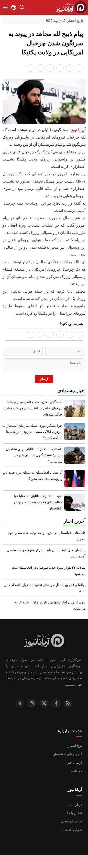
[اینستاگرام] (32, 690)
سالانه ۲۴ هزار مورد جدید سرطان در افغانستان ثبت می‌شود (46, 573)
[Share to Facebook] (79, 68)
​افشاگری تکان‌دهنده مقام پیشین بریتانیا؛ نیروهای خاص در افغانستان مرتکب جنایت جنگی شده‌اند (33, 414)
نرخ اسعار (75, 733)
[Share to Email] (30, 68)
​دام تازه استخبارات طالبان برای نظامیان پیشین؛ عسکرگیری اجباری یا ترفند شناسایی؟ (32, 457)
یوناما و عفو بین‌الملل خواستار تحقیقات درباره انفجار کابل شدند (47, 587)
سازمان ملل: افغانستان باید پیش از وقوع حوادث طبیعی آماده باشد (44, 559)
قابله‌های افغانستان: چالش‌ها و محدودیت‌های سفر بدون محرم (47, 541)
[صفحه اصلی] (71, 7)
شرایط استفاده (72, 817)
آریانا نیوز (78, 130)
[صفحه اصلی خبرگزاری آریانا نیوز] (44, 634)
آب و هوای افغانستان (68, 741)
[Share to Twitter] (60, 68)
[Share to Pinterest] (50, 68)
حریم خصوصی (72, 808)
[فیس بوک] (56, 690)
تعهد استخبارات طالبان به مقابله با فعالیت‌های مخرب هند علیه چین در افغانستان (38, 508)
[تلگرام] (19, 690)
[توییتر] (44, 690)
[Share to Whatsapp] (69, 68)
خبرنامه (77, 758)
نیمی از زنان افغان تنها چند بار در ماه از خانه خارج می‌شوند (46, 601)
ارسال (44, 383)
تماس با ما (74, 800)
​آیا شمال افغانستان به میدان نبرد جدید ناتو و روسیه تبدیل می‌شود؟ (32, 481)
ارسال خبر (75, 749)
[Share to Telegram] (40, 68)
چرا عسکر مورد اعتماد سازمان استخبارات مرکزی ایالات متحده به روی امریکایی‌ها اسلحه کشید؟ (35, 437)
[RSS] (68, 690)
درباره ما (76, 791)
